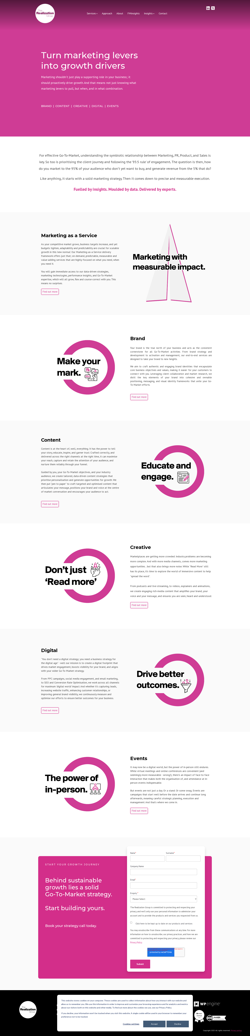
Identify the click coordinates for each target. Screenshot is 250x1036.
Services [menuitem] (91, 13)
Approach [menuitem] (107, 13)
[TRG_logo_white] (45, 13)
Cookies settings (131, 1024)
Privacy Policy (136, 942)
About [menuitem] (119, 13)
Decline (177, 1024)
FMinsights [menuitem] (133, 13)
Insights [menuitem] (148, 13)
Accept (154, 1024)
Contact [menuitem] (163, 13)
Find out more (50, 291)
